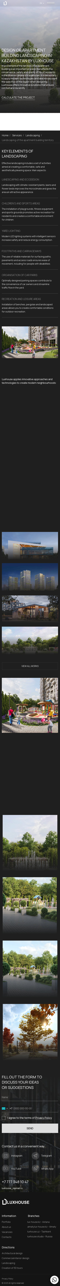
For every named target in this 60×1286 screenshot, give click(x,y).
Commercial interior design (15, 1258)
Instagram (16, 1155)
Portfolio (6, 1222)
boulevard (11, 924)
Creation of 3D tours (12, 1268)
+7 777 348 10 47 (15, 1181)
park (7, 861)
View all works (30, 666)
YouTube (16, 1168)
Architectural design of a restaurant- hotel (18, 554)
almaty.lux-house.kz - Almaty (41, 1226)
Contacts (6, 1237)
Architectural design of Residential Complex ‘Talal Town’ (18, 583)
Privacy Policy (43, 1118)
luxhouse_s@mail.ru (12, 1188)
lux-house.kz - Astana (38, 1221)
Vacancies (7, 1232)
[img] (50, 3)
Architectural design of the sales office (16, 617)
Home (5, 135)
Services (17, 135)
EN (41, 3)
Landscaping (33, 135)
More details (49, 555)
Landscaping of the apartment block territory (20, 649)
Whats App (47, 1168)
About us (6, 1227)
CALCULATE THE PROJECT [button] (18, 97)
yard (7, 987)
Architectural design (12, 1253)
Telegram (46, 1155)
